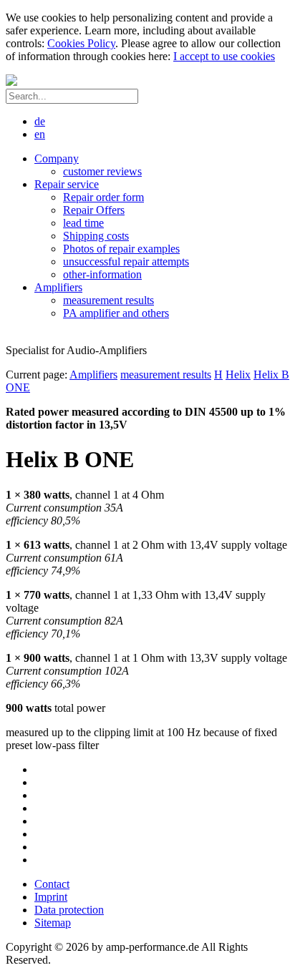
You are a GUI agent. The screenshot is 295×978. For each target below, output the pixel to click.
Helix (238, 374)
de (39, 121)
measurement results (165, 374)
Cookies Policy (81, 43)
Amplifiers (93, 374)
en (39, 134)
